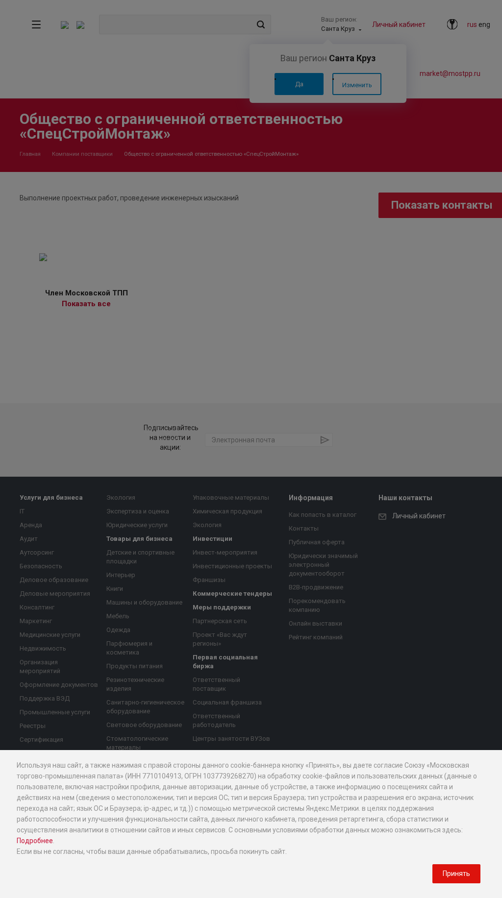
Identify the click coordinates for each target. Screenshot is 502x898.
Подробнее (35, 841)
